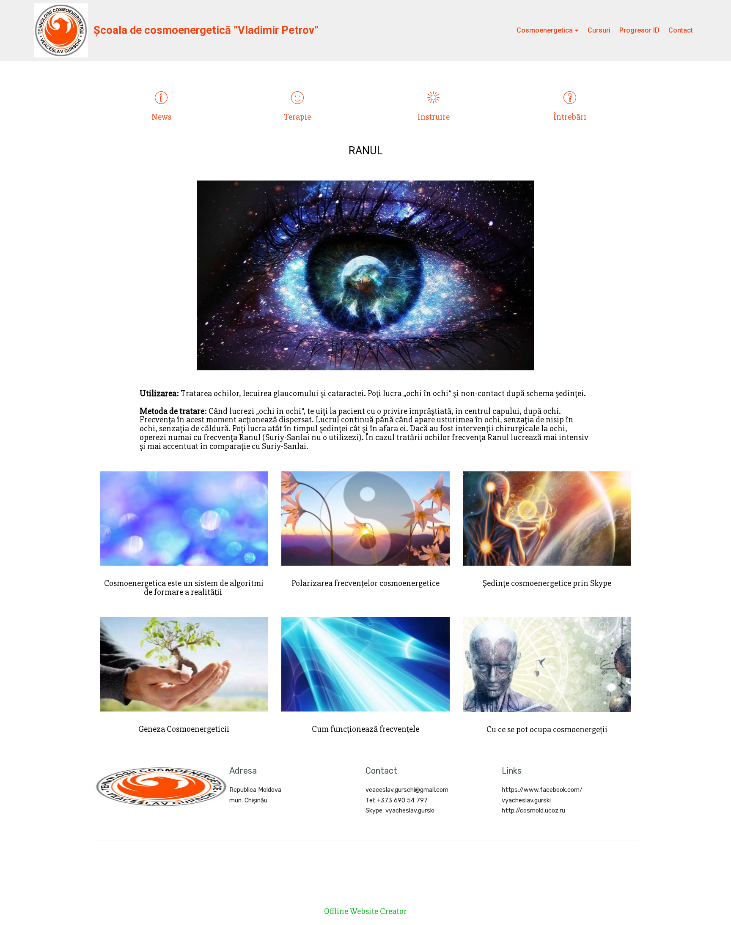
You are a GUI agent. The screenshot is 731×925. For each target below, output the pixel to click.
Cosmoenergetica (545, 30)
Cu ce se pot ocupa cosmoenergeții (546, 729)
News (161, 117)
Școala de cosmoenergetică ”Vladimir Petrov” (206, 30)
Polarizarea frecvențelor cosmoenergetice (365, 583)
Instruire (434, 117)
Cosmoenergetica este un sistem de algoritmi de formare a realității (184, 587)
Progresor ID (639, 30)
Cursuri (599, 30)
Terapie (297, 117)
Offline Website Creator (365, 911)
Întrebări (569, 117)
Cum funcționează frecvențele (365, 729)
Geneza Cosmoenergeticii (183, 729)
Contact (680, 30)
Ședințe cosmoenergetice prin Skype (547, 583)
